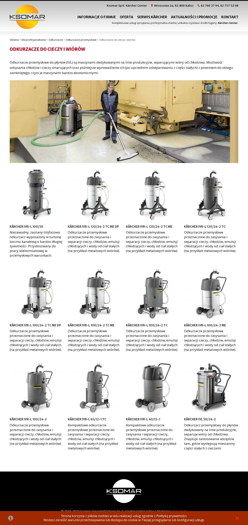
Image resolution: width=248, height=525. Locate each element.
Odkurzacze (56, 39)
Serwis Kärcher (152, 17)
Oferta (126, 17)
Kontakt (229, 17)
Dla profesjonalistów (34, 39)
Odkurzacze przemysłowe (81, 39)
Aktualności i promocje (194, 17)
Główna (14, 39)
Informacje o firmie (96, 17)
